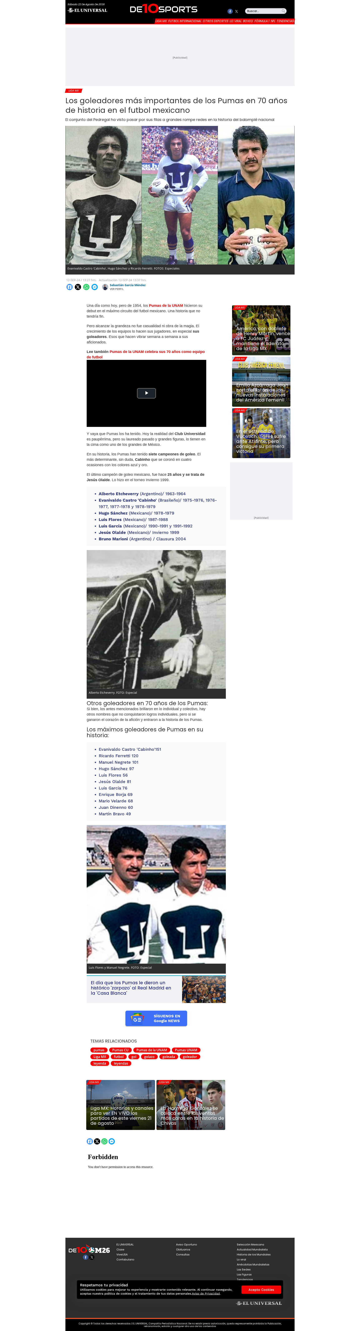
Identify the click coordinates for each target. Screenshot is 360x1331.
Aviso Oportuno (186, 1244)
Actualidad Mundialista (252, 1249)
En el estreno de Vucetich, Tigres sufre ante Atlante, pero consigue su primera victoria (261, 441)
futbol (119, 1056)
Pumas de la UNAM (151, 1050)
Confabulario (125, 1259)
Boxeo (248, 21)
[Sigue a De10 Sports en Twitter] (236, 11)
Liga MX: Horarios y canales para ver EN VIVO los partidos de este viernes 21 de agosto (121, 1116)
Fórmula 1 (262, 21)
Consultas (183, 1254)
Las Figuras (244, 1274)
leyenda (100, 1063)
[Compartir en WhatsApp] (86, 287)
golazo (149, 1056)
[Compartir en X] (78, 287)
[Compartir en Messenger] (94, 287)
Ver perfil (117, 289)
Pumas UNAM (186, 1050)
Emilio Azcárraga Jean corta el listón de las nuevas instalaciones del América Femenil (262, 393)
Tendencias (285, 21)
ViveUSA (122, 1254)
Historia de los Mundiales (254, 1254)
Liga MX (161, 21)
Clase (120, 1249)
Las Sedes (244, 1269)
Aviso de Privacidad (206, 1293)
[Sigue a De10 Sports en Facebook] (230, 11)
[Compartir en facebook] (69, 287)
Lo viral (235, 21)
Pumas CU (120, 1050)
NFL (273, 21)
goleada (168, 1056)
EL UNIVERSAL (125, 1244)
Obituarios (183, 1249)
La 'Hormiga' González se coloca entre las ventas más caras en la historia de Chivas (192, 1116)
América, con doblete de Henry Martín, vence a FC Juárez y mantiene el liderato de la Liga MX (263, 338)
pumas (99, 1050)
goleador (190, 1056)
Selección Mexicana (250, 1244)
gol (133, 1056)
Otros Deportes (215, 21)
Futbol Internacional (185, 21)
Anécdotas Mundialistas (253, 1264)
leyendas (121, 1063)
